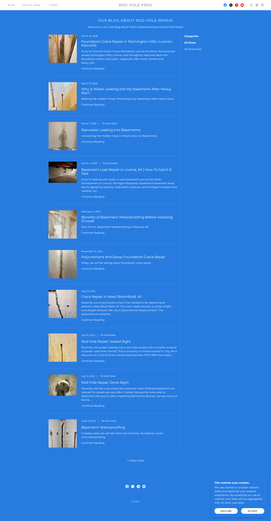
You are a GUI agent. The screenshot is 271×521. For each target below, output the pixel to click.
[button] (32, 5)
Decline (226, 511)
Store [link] (135, 501)
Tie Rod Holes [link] (193, 49)
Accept (253, 511)
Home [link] (11, 5)
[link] (135, 5)
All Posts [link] (190, 42)
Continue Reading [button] (92, 68)
